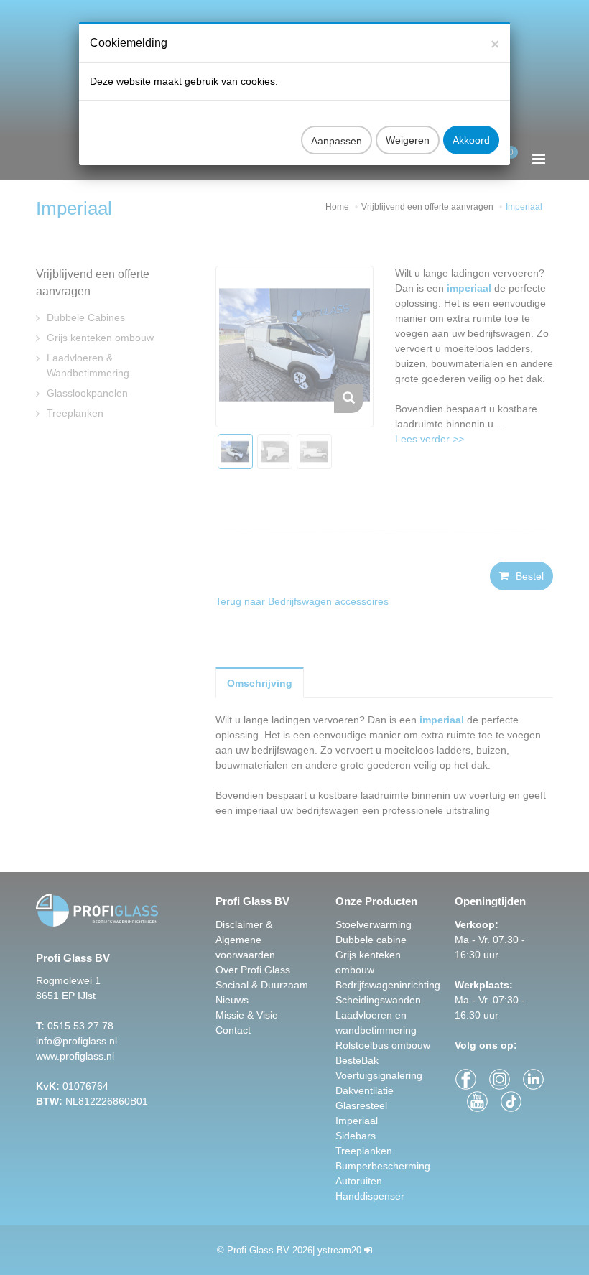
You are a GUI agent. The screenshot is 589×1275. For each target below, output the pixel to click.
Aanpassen (336, 141)
